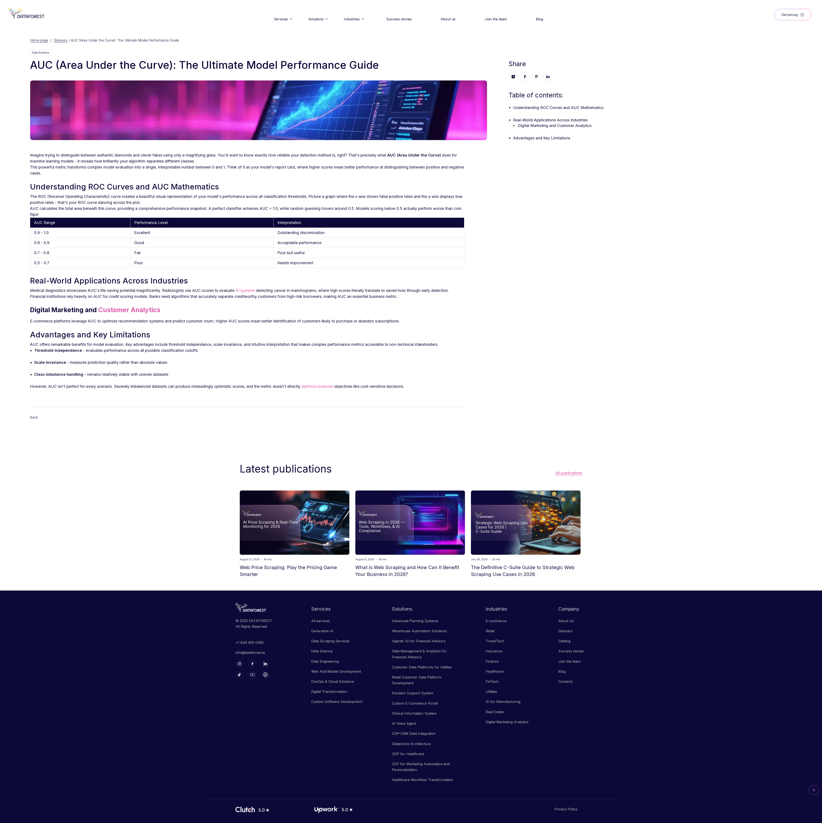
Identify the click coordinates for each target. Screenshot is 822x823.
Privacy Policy (566, 809)
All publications (568, 473)
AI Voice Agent (404, 723)
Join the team (569, 661)
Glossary (60, 40)
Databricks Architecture (411, 744)
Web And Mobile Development (336, 671)
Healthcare (495, 671)
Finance (492, 661)
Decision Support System (412, 693)
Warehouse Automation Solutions (419, 631)
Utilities (491, 691)
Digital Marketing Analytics (507, 722)
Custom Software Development (336, 701)
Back (34, 417)
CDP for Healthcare (408, 754)
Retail (490, 631)
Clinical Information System (414, 713)
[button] (282, 19)
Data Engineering (325, 661)
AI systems (245, 290)
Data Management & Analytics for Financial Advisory (419, 654)
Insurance (494, 651)
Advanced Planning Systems (415, 621)
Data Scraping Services (330, 641)
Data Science (322, 651)
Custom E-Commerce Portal (415, 703)
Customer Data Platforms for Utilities (422, 667)
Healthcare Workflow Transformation (422, 780)
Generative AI (322, 631)
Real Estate (495, 712)
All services (320, 621)
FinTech (492, 681)
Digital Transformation (329, 691)
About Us (566, 621)
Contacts (565, 681)
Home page (39, 40)
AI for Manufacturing (503, 701)
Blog (562, 671)
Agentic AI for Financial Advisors (418, 641)
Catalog (564, 641)
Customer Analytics (129, 310)
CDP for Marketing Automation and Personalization (421, 767)
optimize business (317, 386)
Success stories (571, 651)
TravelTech (495, 641)
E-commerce (496, 621)
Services (321, 609)
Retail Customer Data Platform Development (416, 680)
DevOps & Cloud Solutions (332, 681)
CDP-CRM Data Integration (414, 733)
